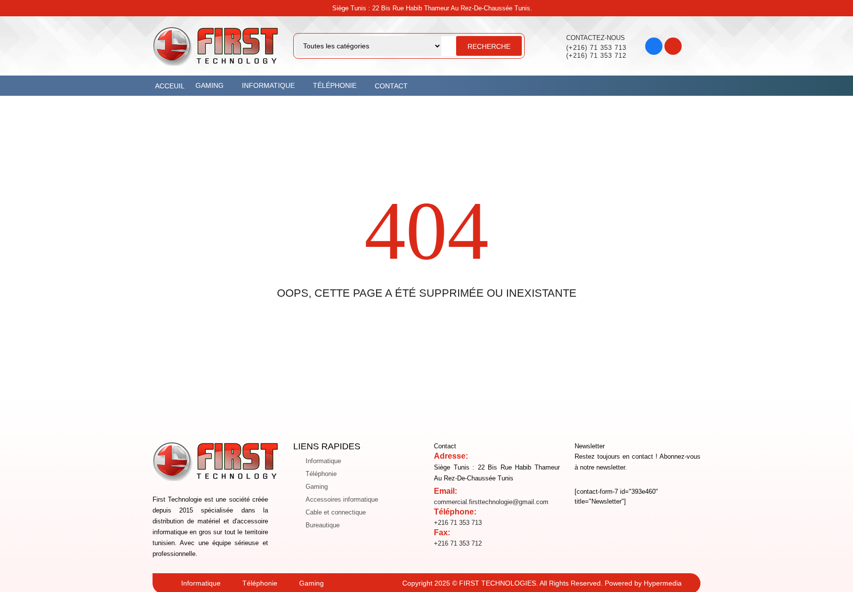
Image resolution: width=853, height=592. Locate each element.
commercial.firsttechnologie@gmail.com (491, 502)
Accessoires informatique (342, 499)
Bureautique (323, 525)
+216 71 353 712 (458, 543)
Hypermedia (663, 583)
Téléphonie (321, 473)
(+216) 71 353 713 (596, 47)
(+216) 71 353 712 (596, 55)
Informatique (323, 461)
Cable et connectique (336, 512)
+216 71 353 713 (458, 522)
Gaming (317, 486)
